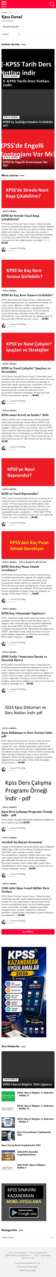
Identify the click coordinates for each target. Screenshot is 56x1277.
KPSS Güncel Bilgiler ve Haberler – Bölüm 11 (35, 1094)
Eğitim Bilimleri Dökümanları (18, 1256)
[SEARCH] (52, 4)
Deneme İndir (28, 1258)
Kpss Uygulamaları (38, 1253)
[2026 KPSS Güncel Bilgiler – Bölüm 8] (8, 1168)
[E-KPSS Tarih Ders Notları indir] (28, 69)
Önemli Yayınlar (11, 27)
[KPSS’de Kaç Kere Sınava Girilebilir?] (28, 274)
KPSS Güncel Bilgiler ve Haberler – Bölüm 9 (35, 1120)
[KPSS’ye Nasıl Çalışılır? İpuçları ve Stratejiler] (28, 347)
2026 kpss (10, 1080)
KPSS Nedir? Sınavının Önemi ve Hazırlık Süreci (24, 658)
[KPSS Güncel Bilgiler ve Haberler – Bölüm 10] (8, 1109)
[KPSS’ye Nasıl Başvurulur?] (28, 472)
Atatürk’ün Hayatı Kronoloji (21, 842)
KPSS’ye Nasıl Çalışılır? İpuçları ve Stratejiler (26, 370)
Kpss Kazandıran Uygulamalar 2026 (34, 1133)
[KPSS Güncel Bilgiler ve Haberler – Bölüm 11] (8, 1096)
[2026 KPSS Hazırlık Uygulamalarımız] (8, 1155)
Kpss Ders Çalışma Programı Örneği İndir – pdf (26, 813)
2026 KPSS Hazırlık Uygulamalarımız (27, 1153)
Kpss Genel (11, 76)
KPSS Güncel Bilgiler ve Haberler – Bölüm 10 (35, 1107)
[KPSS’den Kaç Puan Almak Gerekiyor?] (28, 545)
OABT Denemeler (27, 1271)
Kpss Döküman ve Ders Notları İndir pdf (27, 734)
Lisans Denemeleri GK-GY (27, 1263)
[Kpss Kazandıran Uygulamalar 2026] (8, 1136)
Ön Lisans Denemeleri (27, 1267)
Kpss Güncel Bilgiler (32, 562)
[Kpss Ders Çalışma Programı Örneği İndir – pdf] (28, 790)
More (4, 243)
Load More (28, 932)
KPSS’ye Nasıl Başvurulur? (20, 493)
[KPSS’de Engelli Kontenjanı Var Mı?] (28, 149)
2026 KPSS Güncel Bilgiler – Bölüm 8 (32, 1166)
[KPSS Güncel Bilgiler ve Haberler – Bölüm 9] (8, 1123)
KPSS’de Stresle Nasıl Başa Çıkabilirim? (20, 217)
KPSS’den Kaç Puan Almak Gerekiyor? (20, 568)
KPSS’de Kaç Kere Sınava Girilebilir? (27, 295)
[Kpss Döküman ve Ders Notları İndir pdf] (28, 711)
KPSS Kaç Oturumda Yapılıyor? (23, 613)
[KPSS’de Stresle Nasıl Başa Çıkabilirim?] (28, 194)
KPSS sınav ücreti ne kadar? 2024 (25, 415)
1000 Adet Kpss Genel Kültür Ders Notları (25, 889)
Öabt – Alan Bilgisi (42, 1256)
